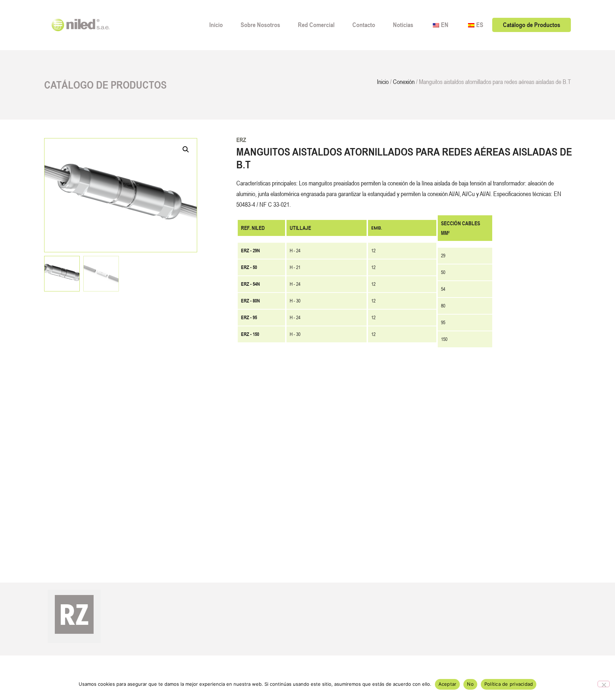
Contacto (363, 24)
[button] (185, 149)
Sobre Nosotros (260, 24)
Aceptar (447, 684)
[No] (604, 684)
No (470, 684)
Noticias (403, 24)
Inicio (216, 24)
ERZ (241, 139)
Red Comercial (316, 24)
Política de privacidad (508, 684)
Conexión (404, 81)
